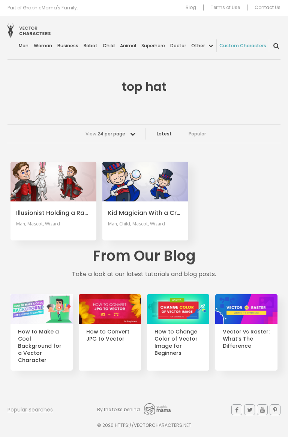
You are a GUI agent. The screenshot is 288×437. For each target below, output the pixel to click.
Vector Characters (29, 30)
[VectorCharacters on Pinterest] (275, 409)
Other (198, 45)
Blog (191, 8)
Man (23, 45)
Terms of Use (225, 8)
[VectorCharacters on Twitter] (249, 409)
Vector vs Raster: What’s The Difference (246, 339)
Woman (43, 45)
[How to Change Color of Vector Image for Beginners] (178, 309)
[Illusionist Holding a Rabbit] (53, 181)
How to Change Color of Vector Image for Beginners (176, 342)
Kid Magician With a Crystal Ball (145, 213)
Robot (91, 45)
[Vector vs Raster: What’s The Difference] (246, 309)
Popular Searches (30, 409)
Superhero (153, 45)
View (105, 134)
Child (109, 45)
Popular (197, 134)
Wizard (52, 224)
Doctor (178, 45)
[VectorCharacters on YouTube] (262, 409)
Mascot (35, 224)
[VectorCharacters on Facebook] (236, 409)
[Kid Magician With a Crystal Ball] (145, 181)
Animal (128, 45)
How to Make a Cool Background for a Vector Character (40, 345)
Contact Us (267, 8)
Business (67, 45)
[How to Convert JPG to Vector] (110, 309)
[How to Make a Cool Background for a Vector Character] (41, 309)
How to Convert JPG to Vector (107, 335)
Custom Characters (242, 45)
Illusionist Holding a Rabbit (53, 213)
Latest (164, 134)
